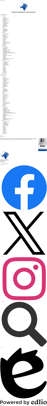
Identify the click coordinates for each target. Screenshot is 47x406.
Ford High (4, 88)
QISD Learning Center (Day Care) (7, 42)
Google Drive (4, 69)
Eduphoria (4, 67)
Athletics (4, 34)
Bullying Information (5, 48)
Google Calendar (5, 68)
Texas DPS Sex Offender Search (6, 59)
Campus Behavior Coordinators (6, 49)
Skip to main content (2, 0)
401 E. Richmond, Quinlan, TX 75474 (4, 160)
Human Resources (5, 39)
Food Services (4, 38)
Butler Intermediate (5, 29)
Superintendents (5, 25)
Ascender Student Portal (5, 125)
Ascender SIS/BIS (5, 62)
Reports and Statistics (5, 23)
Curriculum (4, 96)
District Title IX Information (6, 21)
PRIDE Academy (5, 31)
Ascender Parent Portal (5, 47)
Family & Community (5, 37)
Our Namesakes (5, 77)
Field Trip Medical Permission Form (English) (8, 112)
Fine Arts (4, 98)
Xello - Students (5, 72)
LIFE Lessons (4, 53)
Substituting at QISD (5, 85)
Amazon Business (5, 122)
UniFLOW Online (5, 71)
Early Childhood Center (5, 30)
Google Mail (4, 130)
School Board (4, 24)
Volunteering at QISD (5, 26)
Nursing (4, 40)
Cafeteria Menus (5, 19)
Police (3, 41)
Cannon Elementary (5, 90)
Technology (4, 104)
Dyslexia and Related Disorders (6, 51)
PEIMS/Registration (5, 101)
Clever (3, 65)
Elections (4, 82)
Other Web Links (5, 133)
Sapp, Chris (1, 136)
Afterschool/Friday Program (6, 33)
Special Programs (5, 43)
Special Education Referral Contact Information (8, 58)
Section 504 (4, 57)
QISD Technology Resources (6, 61)
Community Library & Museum (6, 50)
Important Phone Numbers (6, 22)
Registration (4, 56)
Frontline (4, 70)
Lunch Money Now (5, 114)
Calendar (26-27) (5, 80)
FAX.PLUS (4, 128)
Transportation (4, 45)
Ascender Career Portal (5, 63)
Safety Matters (4, 117)
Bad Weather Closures (5, 18)
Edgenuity (4, 66)
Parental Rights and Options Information (7, 55)
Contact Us (4, 17)
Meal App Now (4, 54)
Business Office (4, 35)
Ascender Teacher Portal (5, 64)
